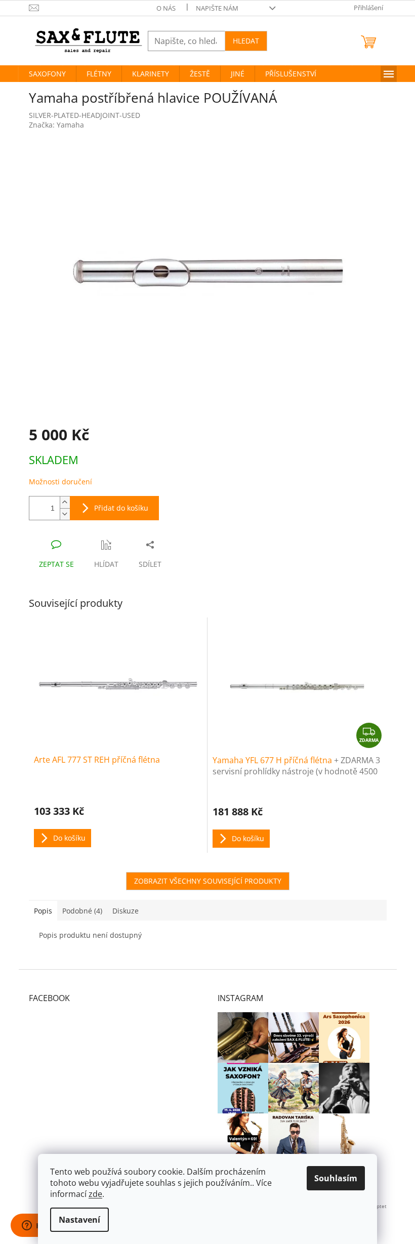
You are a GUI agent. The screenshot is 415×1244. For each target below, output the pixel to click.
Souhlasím (335, 1178)
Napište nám (217, 8)
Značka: (56, 125)
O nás (166, 8)
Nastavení (79, 1219)
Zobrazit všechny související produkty (207, 881)
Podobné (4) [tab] (82, 911)
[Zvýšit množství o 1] (65, 502)
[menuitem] (47, 74)
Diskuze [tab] (125, 911)
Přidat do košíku (121, 508)
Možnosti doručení (60, 481)
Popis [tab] (43, 911)
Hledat (246, 41)
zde (95, 1193)
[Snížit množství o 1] (65, 514)
